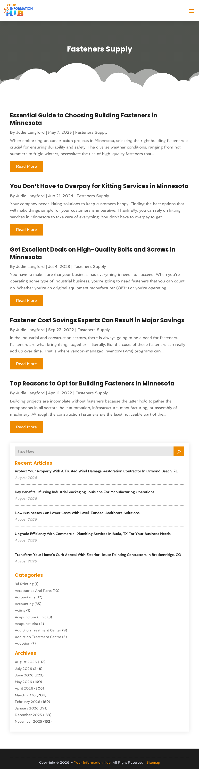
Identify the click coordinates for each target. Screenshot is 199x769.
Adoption (22, 643)
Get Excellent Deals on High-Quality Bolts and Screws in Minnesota (92, 253)
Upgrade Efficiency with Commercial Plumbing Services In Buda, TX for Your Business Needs (93, 534)
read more (26, 166)
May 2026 (23, 682)
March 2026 (25, 695)
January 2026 (27, 708)
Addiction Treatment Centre (38, 637)
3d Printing (24, 584)
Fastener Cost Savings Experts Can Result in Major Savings (97, 320)
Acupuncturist (26, 624)
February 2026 (27, 702)
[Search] (179, 451)
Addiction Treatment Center (38, 630)
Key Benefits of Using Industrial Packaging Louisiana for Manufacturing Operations (84, 492)
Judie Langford (30, 132)
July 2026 (23, 669)
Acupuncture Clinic (30, 617)
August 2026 (26, 662)
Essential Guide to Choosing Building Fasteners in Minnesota (83, 119)
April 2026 (24, 688)
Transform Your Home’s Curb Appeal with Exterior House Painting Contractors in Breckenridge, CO (98, 555)
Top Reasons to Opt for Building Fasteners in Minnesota (92, 383)
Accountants (25, 597)
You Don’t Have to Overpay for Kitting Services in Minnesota (99, 186)
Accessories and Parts (33, 591)
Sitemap (153, 762)
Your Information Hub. (93, 762)
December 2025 (28, 715)
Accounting (24, 604)
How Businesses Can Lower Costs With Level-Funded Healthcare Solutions (77, 513)
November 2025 (28, 721)
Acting (20, 610)
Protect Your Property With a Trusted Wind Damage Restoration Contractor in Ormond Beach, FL (96, 471)
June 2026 (24, 675)
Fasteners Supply (91, 132)
